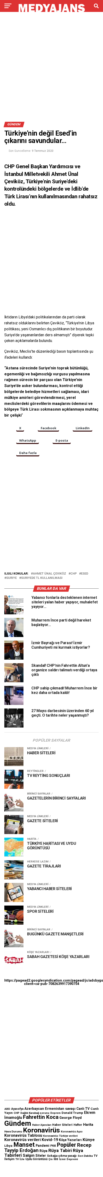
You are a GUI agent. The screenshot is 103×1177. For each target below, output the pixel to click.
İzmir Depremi (68, 1159)
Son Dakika (85, 1155)
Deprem (55, 1113)
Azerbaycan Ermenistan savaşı (49, 1108)
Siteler (40, 1155)
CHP (73, 573)
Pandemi (42, 1145)
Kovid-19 (50, 1139)
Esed (84, 573)
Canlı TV (83, 1109)
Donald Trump (72, 1113)
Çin (50, 1159)
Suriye (11, 578)
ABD (7, 1109)
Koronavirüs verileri (22, 1139)
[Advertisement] (51, 68)
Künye (89, 1139)
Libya (8, 1145)
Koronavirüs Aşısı (71, 1131)
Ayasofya (17, 1109)
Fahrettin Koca (40, 1117)
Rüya (43, 1151)
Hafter (78, 1124)
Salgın (28, 1155)
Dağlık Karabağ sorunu (34, 1113)
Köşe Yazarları (70, 1140)
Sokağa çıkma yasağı (62, 1155)
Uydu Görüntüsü (36, 1159)
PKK (53, 1145)
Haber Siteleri (62, 1124)
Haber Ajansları (41, 1124)
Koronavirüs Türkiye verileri (60, 1135)
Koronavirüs (41, 1130)
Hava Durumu (13, 1131)
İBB (56, 1159)
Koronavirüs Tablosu (23, 1135)
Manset (24, 1144)
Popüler (66, 1145)
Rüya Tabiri (60, 1150)
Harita (88, 1124)
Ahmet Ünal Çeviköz (49, 573)
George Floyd (70, 1118)
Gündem (17, 1123)
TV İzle (19, 1159)
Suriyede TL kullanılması (42, 578)
